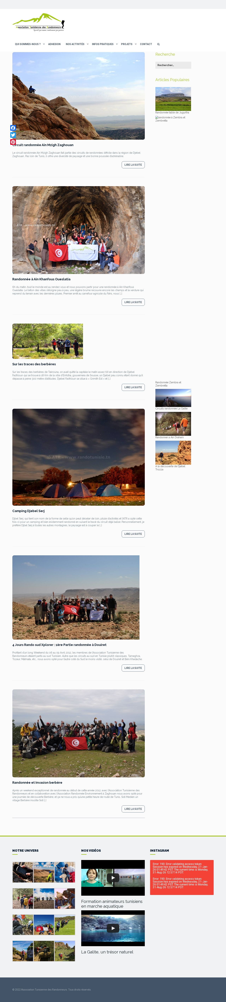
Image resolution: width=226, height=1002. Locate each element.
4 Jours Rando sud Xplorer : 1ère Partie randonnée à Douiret (59, 645)
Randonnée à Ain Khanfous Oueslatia (41, 279)
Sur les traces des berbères (34, 364)
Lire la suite (133, 164)
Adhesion (54, 44)
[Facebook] (13, 127)
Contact (146, 44)
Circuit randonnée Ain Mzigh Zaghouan (42, 145)
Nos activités (75, 44)
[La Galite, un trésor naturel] (113, 928)
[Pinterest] (13, 142)
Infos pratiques (103, 44)
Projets (126, 44)
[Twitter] (13, 134)
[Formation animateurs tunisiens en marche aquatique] (113, 878)
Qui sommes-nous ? (28, 44)
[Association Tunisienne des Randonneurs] (38, 22)
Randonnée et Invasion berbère (37, 782)
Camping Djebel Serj (28, 511)
